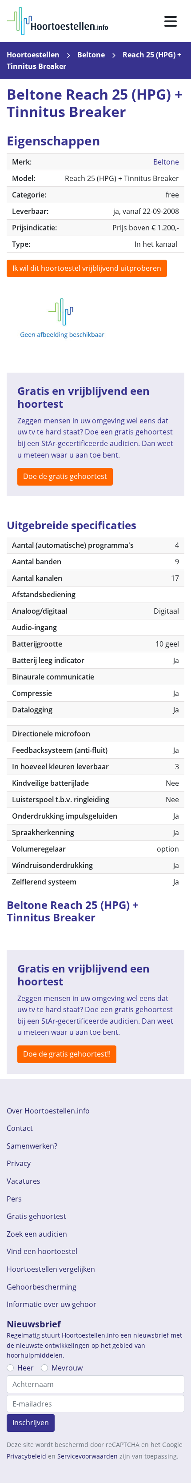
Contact (20, 1128)
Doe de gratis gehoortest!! (67, 1054)
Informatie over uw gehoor (51, 1304)
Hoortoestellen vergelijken (51, 1269)
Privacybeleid (26, 1456)
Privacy (19, 1163)
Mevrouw (67, 1368)
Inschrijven (30, 1422)
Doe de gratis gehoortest (65, 476)
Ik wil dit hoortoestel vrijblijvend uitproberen (86, 268)
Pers (14, 1199)
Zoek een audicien (37, 1234)
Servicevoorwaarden (87, 1456)
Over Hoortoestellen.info (48, 1111)
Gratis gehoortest (36, 1216)
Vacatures (23, 1181)
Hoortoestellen (33, 55)
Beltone (91, 55)
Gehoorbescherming (41, 1287)
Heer (25, 1368)
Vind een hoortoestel (42, 1251)
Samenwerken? (32, 1146)
